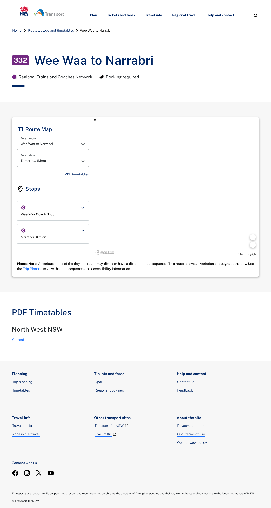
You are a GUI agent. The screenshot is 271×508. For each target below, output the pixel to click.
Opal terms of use (191, 434)
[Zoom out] (253, 245)
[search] (255, 15)
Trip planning (22, 382)
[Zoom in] (253, 237)
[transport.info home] (42, 11)
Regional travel (184, 15)
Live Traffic (103, 434)
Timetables (21, 390)
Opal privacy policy (192, 443)
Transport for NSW (109, 426)
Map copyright (248, 254)
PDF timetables (77, 174)
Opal (98, 382)
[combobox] (53, 144)
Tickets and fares (121, 15)
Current (18, 340)
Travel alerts (22, 426)
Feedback (185, 390)
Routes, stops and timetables (51, 31)
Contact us (185, 382)
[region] (176, 186)
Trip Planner (32, 269)
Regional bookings (109, 390)
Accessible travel (26, 434)
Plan (93, 15)
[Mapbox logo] (104, 252)
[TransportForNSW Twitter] (39, 473)
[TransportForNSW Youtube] (51, 473)
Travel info (153, 15)
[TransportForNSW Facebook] (15, 473)
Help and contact (220, 15)
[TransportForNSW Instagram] (27, 473)
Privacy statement (191, 426)
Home (17, 31)
